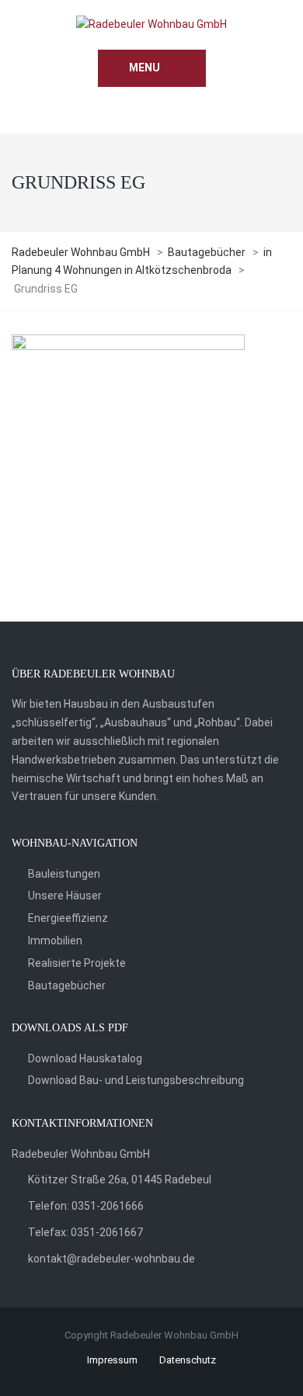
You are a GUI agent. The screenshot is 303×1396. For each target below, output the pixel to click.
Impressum (112, 1360)
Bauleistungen (64, 874)
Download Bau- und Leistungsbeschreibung (136, 1080)
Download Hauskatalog (85, 1058)
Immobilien (55, 940)
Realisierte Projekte (77, 963)
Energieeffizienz (68, 918)
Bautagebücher (67, 985)
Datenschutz (187, 1360)
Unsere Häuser (65, 895)
